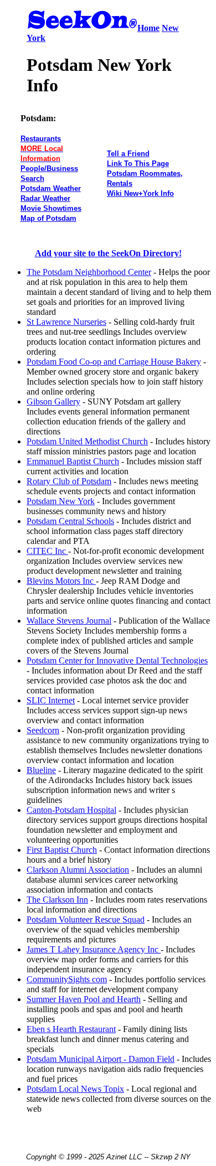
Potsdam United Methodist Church (87, 441)
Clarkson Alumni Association (78, 869)
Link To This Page (138, 163)
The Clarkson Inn (57, 899)
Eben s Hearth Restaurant (71, 1029)
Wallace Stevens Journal (69, 620)
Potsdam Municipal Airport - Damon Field (100, 1059)
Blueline (41, 770)
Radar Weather (45, 198)
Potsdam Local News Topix (75, 1089)
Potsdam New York (61, 501)
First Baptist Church (62, 849)
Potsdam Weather (50, 188)
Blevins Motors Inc (61, 580)
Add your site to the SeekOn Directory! (108, 253)
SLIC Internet (51, 700)
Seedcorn (43, 730)
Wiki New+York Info (140, 193)
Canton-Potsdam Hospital (71, 810)
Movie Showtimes (50, 208)
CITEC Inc (47, 551)
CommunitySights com (67, 979)
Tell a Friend (128, 153)
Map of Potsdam (48, 218)
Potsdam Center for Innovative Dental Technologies (117, 660)
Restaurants (40, 138)
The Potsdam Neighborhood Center (89, 272)
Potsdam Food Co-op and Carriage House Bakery (114, 361)
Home (148, 28)
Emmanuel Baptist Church (73, 461)
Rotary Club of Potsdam (69, 481)
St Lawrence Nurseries (66, 322)
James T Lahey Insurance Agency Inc (94, 949)
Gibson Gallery (53, 401)
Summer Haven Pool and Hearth (84, 999)
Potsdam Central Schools (70, 521)
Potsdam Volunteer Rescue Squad (86, 919)
